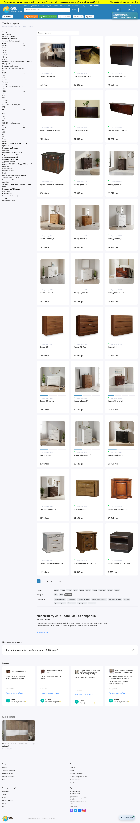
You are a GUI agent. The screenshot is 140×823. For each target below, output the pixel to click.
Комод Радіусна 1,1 (116, 455)
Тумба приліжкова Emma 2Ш (51, 563)
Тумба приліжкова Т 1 (49, 76)
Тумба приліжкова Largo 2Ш (85, 563)
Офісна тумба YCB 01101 (50, 130)
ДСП (55, 594)
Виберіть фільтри (16, 196)
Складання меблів (75, 780)
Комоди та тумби (7, 800)
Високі (82, 590)
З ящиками (71, 603)
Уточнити (13, 39)
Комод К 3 (112, 347)
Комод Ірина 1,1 (80, 185)
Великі (88, 590)
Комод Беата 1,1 (46, 293)
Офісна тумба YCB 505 (83, 130)
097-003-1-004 (75, 793)
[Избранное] (123, 10)
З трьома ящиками (84, 599)
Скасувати (6, 39)
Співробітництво (7, 773)
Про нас (27, 6)
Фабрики (55, 6)
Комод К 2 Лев (80, 347)
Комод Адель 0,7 (115, 185)
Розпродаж (32, 17)
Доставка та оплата (37, 6)
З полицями (71, 599)
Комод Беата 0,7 (115, 239)
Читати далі (41, 632)
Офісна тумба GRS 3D (82, 76)
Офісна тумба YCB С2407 (118, 130)
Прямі (63, 590)
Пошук (74, 10)
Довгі (75, 590)
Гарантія (72, 767)
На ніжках (92, 603)
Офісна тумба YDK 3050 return (52, 185)
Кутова (56, 590)
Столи (4, 804)
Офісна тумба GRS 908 (117, 76)
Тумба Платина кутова (117, 509)
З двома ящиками (60, 603)
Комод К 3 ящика (47, 401)
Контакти (75, 6)
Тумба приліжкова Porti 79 (119, 563)
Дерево (67, 594)
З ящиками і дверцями (99, 599)
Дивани (79, 17)
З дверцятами (82, 603)
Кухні (91, 17)
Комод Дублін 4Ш (81, 293)
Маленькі (102, 590)
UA (133, 6)
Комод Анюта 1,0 (47, 239)
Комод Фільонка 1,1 (48, 509)
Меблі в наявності (49, 17)
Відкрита (127, 599)
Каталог (8, 17)
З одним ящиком (59, 599)
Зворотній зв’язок (8, 776)
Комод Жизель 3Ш (116, 293)
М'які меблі (5, 807)
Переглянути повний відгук (15, 693)
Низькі (69, 590)
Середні (116, 590)
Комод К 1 (44, 347)
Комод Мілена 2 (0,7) (82, 455)
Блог (3, 780)
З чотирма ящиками (115, 599)
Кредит (48, 6)
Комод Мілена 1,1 (115, 401)
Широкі (110, 590)
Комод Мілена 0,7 (81, 401)
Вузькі (95, 590)
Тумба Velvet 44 (80, 509)
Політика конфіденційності (78, 776)
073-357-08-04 (91, 6)
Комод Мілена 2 (46, 455)
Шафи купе (66, 17)
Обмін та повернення (76, 773)
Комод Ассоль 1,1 (81, 239)
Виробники (73, 783)
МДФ (61, 594)
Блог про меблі (65, 6)
